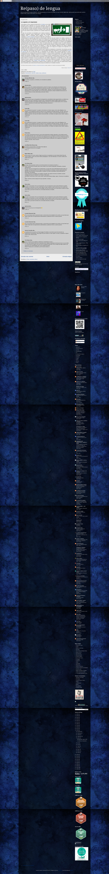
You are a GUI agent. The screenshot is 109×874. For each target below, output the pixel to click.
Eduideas (78, 480)
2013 (77, 757)
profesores (44, 73)
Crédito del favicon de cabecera (28, 865)
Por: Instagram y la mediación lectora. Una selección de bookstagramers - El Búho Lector (82, 428)
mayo (78, 746)
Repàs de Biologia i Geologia (81, 670)
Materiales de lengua (80, 677)
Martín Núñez (28, 153)
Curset (82, 311)
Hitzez (77, 662)
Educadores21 (78, 653)
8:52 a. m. (27, 191)
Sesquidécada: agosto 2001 (82, 739)
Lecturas (77, 349)
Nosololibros (78, 589)
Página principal (79, 20)
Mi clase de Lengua (80, 585)
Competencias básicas (80, 354)
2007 (77, 767)
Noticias (77, 361)
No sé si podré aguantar (83, 287)
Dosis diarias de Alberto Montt (81, 650)
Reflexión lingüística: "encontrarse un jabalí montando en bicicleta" (81, 467)
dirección (33, 73)
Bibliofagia (78, 399)
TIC (76, 352)
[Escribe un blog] (22, 69)
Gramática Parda (79, 523)
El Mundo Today (79, 687)
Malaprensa (78, 664)
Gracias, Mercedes (84, 305)
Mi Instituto (78, 256)
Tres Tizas (78, 621)
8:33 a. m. (27, 236)
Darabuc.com (78, 455)
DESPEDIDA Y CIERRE (80, 433)
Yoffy (77, 629)
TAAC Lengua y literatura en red (82, 235)
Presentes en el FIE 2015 (80, 512)
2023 (77, 718)
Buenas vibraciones (79, 648)
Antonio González (29, 230)
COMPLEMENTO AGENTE (81, 432)
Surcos (26, 184)
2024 (77, 717)
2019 (77, 725)
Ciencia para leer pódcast (80, 568)
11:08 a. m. (27, 209)
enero (78, 752)
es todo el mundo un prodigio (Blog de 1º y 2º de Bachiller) (81, 248)
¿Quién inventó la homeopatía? (81, 462)
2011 (77, 760)
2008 (77, 765)
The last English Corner (80, 405)
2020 (77, 723)
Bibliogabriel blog (79, 404)
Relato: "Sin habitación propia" (81, 544)
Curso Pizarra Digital (80, 239)
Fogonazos (78, 660)
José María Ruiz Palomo (30, 145)
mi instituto (43, 24)
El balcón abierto (79, 656)
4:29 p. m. (27, 141)
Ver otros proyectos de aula (81, 259)
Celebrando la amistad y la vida (81, 611)
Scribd (80, 336)
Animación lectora (79, 348)
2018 (77, 726)
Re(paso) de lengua (40, 8)
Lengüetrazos (79, 553)
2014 (77, 756)
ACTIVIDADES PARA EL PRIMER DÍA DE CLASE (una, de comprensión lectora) (81, 549)
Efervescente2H (79, 655)
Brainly (77, 681)
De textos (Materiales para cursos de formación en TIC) (81, 253)
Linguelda (78, 567)
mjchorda (27, 97)
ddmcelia (27, 85)
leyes (40, 73)
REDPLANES (78, 521)
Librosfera (78, 563)
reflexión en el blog (36, 65)
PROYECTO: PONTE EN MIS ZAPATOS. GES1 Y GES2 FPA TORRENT (81, 502)
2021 (77, 722)
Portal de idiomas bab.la (80, 680)
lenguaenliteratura (79, 543)
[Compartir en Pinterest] (26, 69)
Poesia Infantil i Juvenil (81, 600)
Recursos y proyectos (80, 22)
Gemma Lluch (79, 520)
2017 (77, 728)
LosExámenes (78, 683)
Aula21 (77, 646)
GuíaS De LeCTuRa (79, 639)
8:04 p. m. (27, 180)
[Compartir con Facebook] (25, 69)
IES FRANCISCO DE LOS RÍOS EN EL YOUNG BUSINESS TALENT (81, 591)
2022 (77, 720)
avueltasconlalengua (80, 394)
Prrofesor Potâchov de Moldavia (82, 667)
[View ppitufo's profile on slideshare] (83, 336)
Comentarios (79, 342)
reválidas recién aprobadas (39, 60)
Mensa (77, 684)
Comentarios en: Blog (80, 426)
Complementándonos (80, 436)
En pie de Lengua (79, 511)
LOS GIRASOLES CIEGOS (80, 391)
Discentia (77, 649)
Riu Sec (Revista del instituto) (81, 254)
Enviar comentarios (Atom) (32, 259)
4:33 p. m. (27, 149)
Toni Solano (27, 163)
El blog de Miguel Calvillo (81, 484)
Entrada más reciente (27, 256)
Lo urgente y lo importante (29, 22)
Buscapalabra (78, 685)
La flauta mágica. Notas (80, 417)
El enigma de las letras (80, 490)
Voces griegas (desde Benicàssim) (80, 625)
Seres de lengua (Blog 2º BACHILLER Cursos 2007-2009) (82, 251)
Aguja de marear (79, 371)
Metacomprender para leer (81, 580)
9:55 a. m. (27, 159)
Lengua (77, 358)
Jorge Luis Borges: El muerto (81, 586)
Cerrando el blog (79, 481)
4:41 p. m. (27, 248)
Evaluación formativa (80, 477)
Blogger (71, 870)
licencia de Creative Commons (81, 264)
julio (78, 742)
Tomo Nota (78, 614)
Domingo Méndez (28, 78)
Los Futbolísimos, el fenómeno (81, 573)
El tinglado (78, 659)
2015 (77, 754)
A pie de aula (78, 366)
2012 (77, 759)
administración (28, 73)
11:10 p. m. (27, 93)
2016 (77, 730)
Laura (26, 108)
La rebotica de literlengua (81, 532)
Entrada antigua (67, 256)
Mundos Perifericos (79, 666)
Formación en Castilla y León (81, 387)
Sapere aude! (78, 610)
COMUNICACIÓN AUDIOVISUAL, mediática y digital (81, 442)
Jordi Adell (78, 663)
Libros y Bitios (79, 558)
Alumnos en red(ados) (80, 381)
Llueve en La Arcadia (80, 575)
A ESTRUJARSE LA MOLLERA (81, 508)
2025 (77, 715)
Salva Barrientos (42, 65)
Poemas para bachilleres (83, 300)
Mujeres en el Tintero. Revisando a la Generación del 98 (81, 534)
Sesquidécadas (79, 351)
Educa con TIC (78, 652)
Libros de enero (79, 635)
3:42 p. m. (27, 226)
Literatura (77, 356)
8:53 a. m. (27, 202)
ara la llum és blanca (79, 564)
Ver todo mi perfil (78, 34)
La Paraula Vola (79, 527)
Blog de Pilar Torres (80, 409)
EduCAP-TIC (78, 476)
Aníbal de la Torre (79, 645)
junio (78, 744)
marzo (78, 749)
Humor (77, 359)
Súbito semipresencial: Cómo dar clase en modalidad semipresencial (81, 486)
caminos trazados (30, 36)
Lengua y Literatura (80, 538)
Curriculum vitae (79, 23)
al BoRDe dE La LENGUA (81, 376)
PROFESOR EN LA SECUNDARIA (80, 606)
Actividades (78, 355)
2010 (77, 762)
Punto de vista (78, 669)
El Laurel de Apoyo (80, 495)
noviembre (79, 733)
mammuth (60, 870)
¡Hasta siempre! (79, 622)
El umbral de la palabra (80, 500)
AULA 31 (78, 390)
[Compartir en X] (24, 69)
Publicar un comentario (28, 251)
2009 (77, 764)
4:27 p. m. (27, 116)
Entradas (78, 340)
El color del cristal (79, 657)
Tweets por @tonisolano (79, 332)
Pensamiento (78, 607)
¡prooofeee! (78, 634)
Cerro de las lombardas (80, 416)
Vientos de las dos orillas (80, 671)
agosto (78, 737)
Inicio (47, 256)
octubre (78, 734)
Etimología (78, 678)
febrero (78, 750)
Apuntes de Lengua (80, 386)
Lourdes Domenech (29, 213)
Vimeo (86, 705)
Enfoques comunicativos (80, 234)
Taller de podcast (79, 257)
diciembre (79, 731)
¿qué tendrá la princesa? (81, 638)
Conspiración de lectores (81, 450)
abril (78, 747)
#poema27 (78, 347)
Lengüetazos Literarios (80, 547)
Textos (77, 362)
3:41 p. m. (27, 218)
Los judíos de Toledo (79, 597)
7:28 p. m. (27, 81)
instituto (37, 73)
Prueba (26, 132)
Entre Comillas (79, 515)
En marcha (83, 292)
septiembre (79, 736)
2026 (77, 714)
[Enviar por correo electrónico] (21, 69)
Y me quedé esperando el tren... (82, 673)
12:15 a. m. (27, 104)
